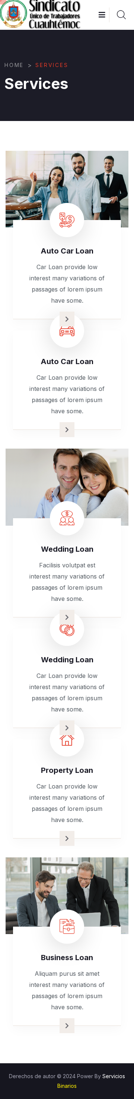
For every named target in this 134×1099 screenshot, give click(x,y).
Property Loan (67, 770)
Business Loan (67, 957)
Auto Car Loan (67, 250)
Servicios (113, 1076)
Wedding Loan (67, 549)
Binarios (67, 1086)
